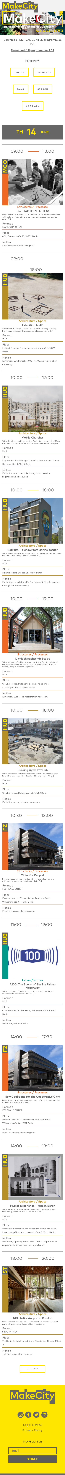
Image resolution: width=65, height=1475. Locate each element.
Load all (32, 106)
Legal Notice (32, 1425)
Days (20, 89)
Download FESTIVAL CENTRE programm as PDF (32, 42)
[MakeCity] (20, 5)
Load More (32, 1369)
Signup (32, 1459)
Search (42, 89)
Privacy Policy (32, 1430)
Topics (19, 72)
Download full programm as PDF (32, 50)
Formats (44, 72)
